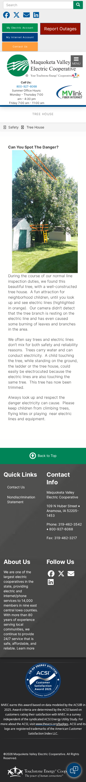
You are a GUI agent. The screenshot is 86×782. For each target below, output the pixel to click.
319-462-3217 (65, 538)
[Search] (78, 5)
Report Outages (60, 28)
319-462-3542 (70, 524)
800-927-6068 (26, 86)
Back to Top (47, 456)
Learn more (25, 648)
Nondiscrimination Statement (21, 499)
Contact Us (16, 487)
